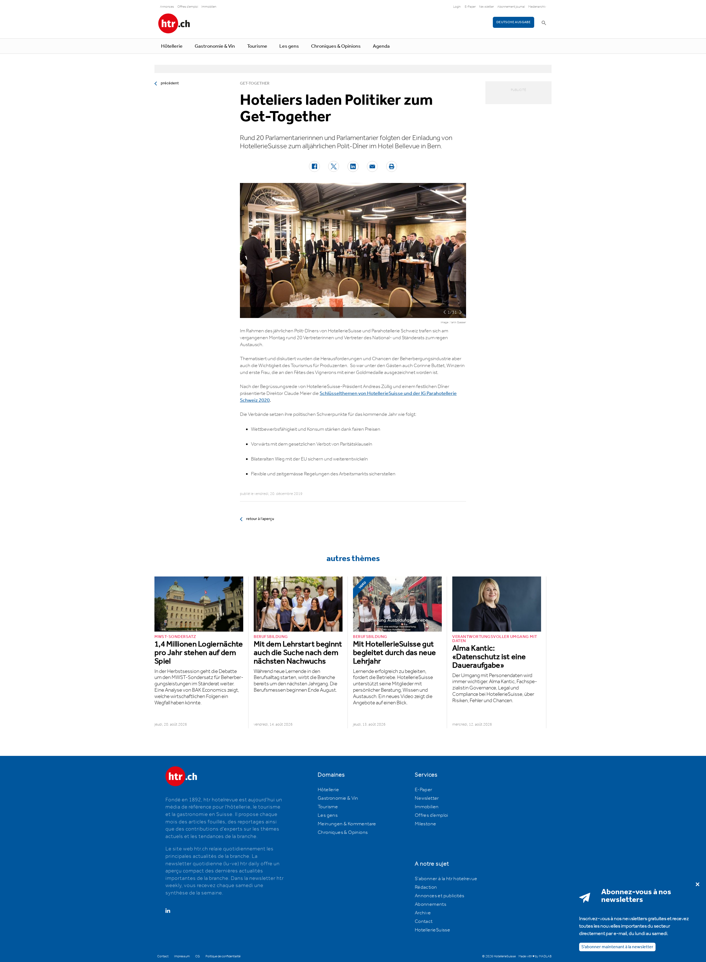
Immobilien (208, 6)
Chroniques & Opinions (336, 46)
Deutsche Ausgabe (513, 22)
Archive (423, 913)
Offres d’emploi (431, 815)
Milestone (425, 824)
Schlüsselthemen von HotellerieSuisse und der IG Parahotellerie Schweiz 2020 (348, 397)
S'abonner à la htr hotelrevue (446, 879)
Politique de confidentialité (222, 956)
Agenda (381, 46)
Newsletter (486, 6)
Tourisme (257, 46)
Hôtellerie (172, 46)
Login (457, 6)
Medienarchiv (537, 6)
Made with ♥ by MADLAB (535, 956)
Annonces (167, 6)
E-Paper (470, 6)
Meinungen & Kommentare (347, 824)
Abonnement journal (511, 6)
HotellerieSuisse (432, 930)
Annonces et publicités (439, 896)
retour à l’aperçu (260, 519)
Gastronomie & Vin (215, 46)
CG (197, 956)
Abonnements (430, 904)
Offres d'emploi (187, 6)
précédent (170, 83)
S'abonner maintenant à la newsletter (617, 946)
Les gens (289, 46)
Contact (424, 921)
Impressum (182, 956)
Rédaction (426, 887)
